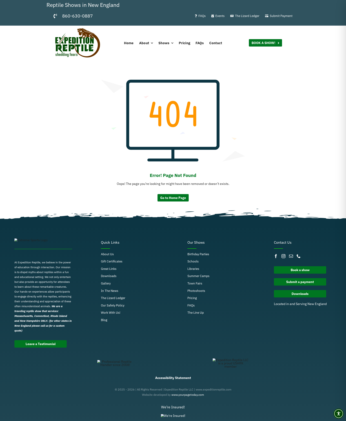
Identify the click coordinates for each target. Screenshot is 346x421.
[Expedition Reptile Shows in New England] (78, 27)
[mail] (291, 256)
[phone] (299, 256)
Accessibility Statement (173, 378)
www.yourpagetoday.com (187, 394)
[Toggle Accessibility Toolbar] (338, 413)
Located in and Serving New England (300, 304)
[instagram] (283, 256)
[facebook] (276, 256)
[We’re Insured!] (173, 416)
